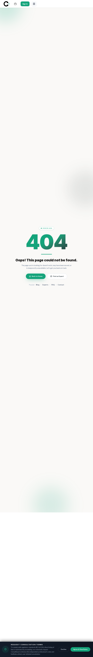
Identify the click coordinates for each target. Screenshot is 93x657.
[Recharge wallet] (15, 4)
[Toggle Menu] (34, 4)
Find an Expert (58, 276)
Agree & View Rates (80, 649)
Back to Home (37, 276)
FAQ (53, 285)
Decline (63, 649)
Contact (61, 285)
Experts (45, 285)
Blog (37, 285)
